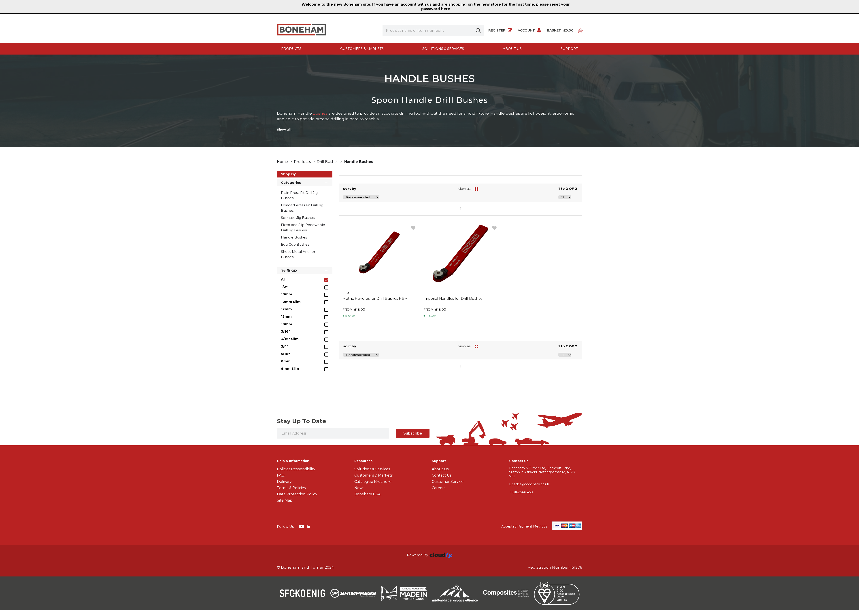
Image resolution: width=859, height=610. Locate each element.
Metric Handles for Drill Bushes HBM (375, 298)
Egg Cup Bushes (295, 244)
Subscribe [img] (412, 433)
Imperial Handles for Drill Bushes (452, 298)
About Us (440, 469)
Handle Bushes (358, 162)
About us (512, 48)
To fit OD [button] (289, 270)
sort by (349, 188)
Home (283, 162)
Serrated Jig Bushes (298, 217)
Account (526, 30)
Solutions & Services (443, 48)
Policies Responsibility (296, 469)
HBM (345, 293)
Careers (438, 488)
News (359, 488)
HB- (426, 293)
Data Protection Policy (297, 494)
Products (291, 48)
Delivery (284, 481)
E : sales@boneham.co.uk (529, 484)
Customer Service (448, 481)
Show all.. (284, 129)
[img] (302, 526)
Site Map (284, 500)
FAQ (281, 475)
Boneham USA (367, 494)
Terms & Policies (291, 488)
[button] (478, 30)
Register (497, 30)
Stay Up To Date (301, 421)
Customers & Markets (362, 48)
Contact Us (441, 475)
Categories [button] (291, 182)
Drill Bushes (328, 162)
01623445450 (521, 492)
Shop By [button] (288, 174)
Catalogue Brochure (372, 481)
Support (569, 48)
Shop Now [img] (379, 326)
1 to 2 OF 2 (567, 188)
